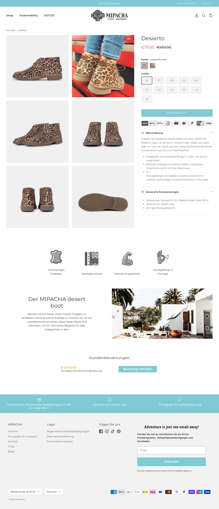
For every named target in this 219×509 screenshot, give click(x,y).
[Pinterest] (119, 431)
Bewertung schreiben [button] (137, 369)
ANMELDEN (171, 462)
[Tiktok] (113, 431)
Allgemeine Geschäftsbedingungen (68, 431)
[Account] (195, 15)
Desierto (22, 30)
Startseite (11, 30)
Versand (13, 431)
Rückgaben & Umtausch (22, 436)
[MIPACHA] (109, 15)
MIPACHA (20, 499)
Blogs (11, 451)
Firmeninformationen (60, 441)
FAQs (11, 446)
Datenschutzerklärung (60, 436)
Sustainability (29, 15)
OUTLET (49, 15)
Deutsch (205, 3)
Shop (9, 15)
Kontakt (13, 441)
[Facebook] (101, 431)
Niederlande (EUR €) (187, 3)
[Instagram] (107, 431)
